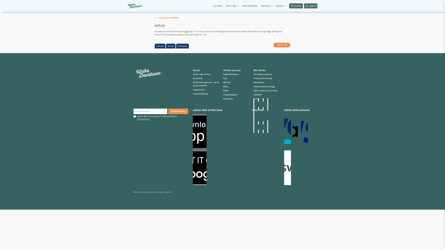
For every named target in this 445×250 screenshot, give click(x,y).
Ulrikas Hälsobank (249, 6)
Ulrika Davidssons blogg (264, 86)
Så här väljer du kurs (202, 74)
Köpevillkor (228, 98)
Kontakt (279, 6)
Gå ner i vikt (231, 6)
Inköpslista (182, 46)
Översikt (160, 46)
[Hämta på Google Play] (220, 167)
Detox (226, 86)
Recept (171, 46)
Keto (225, 78)
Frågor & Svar (199, 89)
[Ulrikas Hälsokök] (267, 115)
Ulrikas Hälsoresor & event (265, 90)
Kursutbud (217, 6)
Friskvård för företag (263, 78)
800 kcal (226, 82)
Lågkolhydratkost (231, 74)
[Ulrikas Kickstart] (263, 115)
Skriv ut (280, 45)
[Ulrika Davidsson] (253, 115)
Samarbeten (259, 82)
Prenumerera (178, 111)
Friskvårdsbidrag (200, 93)
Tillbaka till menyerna (168, 18)
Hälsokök (258, 94)
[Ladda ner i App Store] (220, 131)
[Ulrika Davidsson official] (258, 115)
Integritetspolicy (230, 94)
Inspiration (265, 6)
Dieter (226, 90)
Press (256, 98)
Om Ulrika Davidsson (263, 74)
